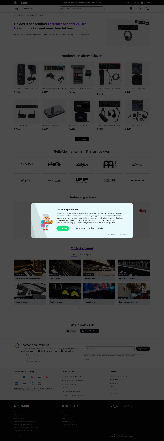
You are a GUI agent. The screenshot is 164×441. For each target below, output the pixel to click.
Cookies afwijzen (78, 228)
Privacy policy (122, 234)
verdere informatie (95, 228)
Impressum (112, 234)
